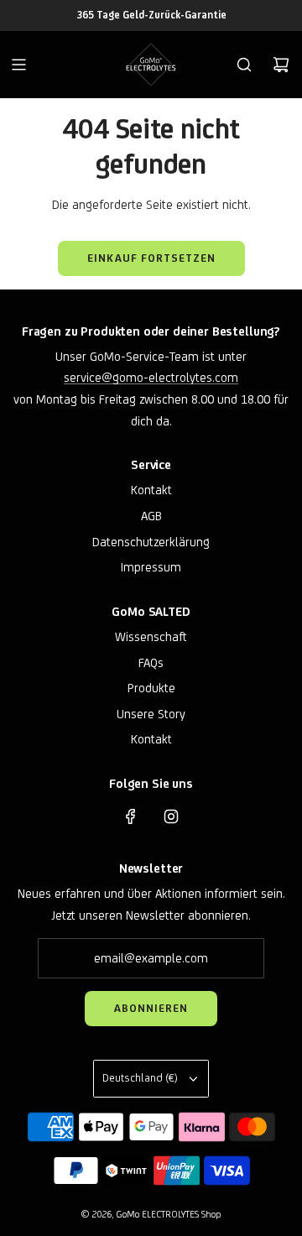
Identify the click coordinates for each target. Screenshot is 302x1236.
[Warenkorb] (281, 64)
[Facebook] (130, 816)
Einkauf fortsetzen (151, 258)
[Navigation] (18, 64)
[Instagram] (171, 816)
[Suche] (244, 64)
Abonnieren (151, 1008)
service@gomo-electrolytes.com (151, 377)
